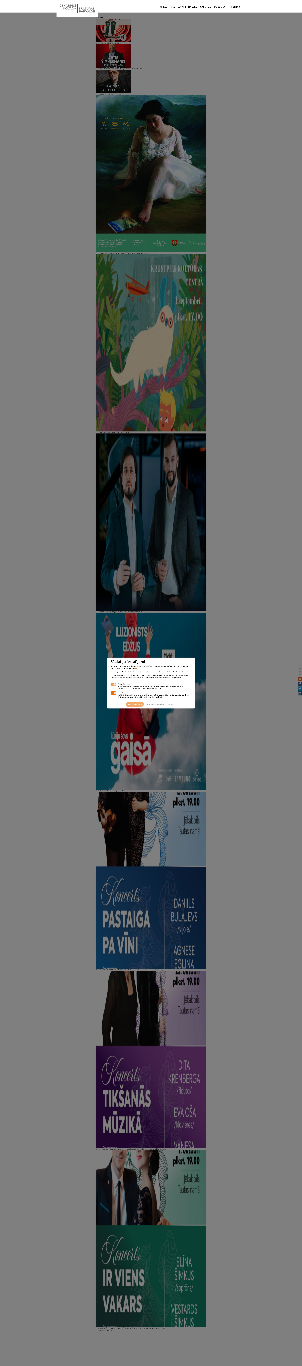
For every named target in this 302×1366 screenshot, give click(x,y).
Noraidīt (171, 704)
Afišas (163, 6)
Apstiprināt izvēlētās (155, 704)
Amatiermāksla (187, 6)
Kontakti (236, 6)
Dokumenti (221, 6)
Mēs (172, 6)
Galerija (205, 6)
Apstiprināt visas (135, 704)
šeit (136, 668)
